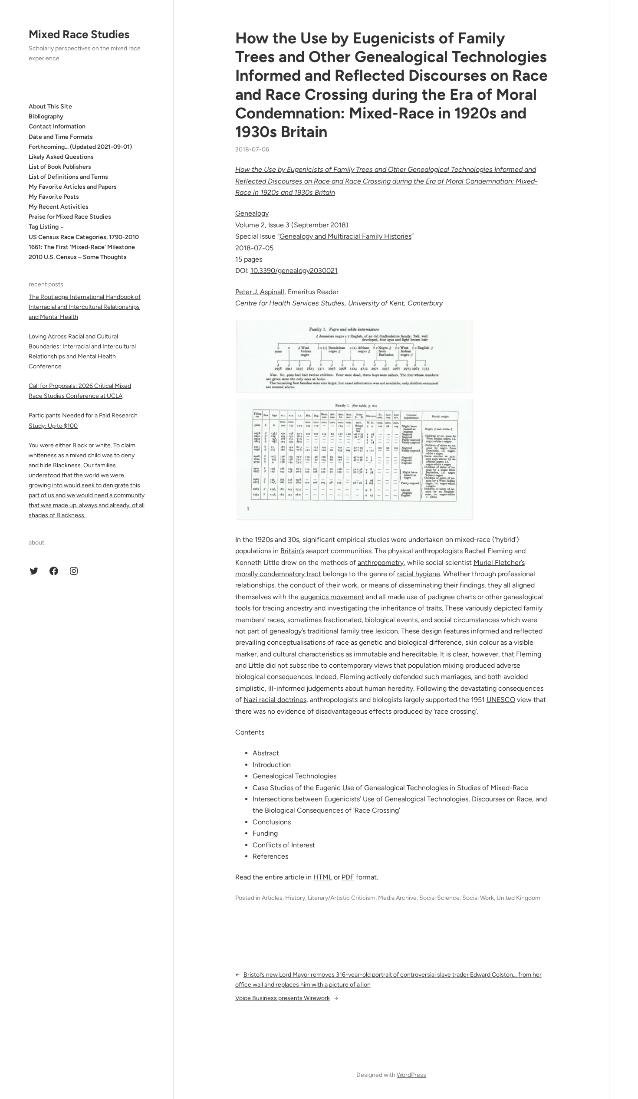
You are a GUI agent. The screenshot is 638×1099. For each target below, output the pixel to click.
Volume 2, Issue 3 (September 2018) (292, 225)
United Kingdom (518, 898)
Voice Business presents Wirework (282, 998)
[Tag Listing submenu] (62, 227)
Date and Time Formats (61, 136)
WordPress (411, 1075)
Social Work (478, 898)
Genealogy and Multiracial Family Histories (345, 236)
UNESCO (501, 699)
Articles (272, 898)
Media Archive (397, 898)
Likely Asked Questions (61, 157)
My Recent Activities (59, 206)
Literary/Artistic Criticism (341, 898)
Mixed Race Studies (79, 34)
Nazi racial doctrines (274, 699)
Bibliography (46, 116)
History (295, 898)
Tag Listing (44, 226)
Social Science (439, 898)
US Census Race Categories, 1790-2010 (84, 236)
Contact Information (57, 126)
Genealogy (252, 213)
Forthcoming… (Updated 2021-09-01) (80, 147)
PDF (348, 877)
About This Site (50, 106)
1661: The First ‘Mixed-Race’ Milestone (82, 247)
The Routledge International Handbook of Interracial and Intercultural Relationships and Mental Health (85, 306)
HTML (322, 877)
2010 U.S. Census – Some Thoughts (78, 257)
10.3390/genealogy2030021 (294, 270)
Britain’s (292, 551)
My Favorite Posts (54, 196)
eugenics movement (332, 597)
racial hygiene (418, 574)
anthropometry (381, 562)
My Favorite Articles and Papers (73, 186)
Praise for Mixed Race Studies (70, 216)
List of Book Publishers (60, 167)
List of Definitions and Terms (68, 176)
